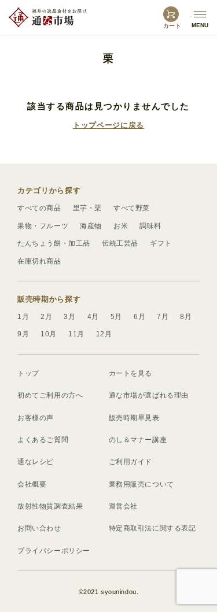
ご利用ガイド (131, 462)
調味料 (150, 226)
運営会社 (123, 506)
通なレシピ (35, 462)
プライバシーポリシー (53, 551)
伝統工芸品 (120, 243)
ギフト (161, 243)
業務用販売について (141, 484)
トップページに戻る (108, 125)
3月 (69, 317)
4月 (93, 317)
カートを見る (131, 373)
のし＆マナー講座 (138, 440)
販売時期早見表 (134, 418)
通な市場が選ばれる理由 (149, 395)
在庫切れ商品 (39, 261)
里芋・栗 (87, 208)
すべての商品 (39, 208)
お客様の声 (35, 418)
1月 (23, 317)
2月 (46, 317)
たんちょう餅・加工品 (53, 243)
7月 (162, 317)
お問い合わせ (39, 528)
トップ (28, 373)
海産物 (91, 226)
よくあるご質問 (42, 440)
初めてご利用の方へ (50, 395)
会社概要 (31, 484)
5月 (116, 317)
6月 (139, 317)
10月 (49, 334)
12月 (104, 334)
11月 (76, 334)
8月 (186, 317)
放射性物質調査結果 (50, 506)
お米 (120, 226)
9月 (23, 334)
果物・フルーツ (42, 226)
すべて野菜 (131, 208)
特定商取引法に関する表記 (152, 528)
